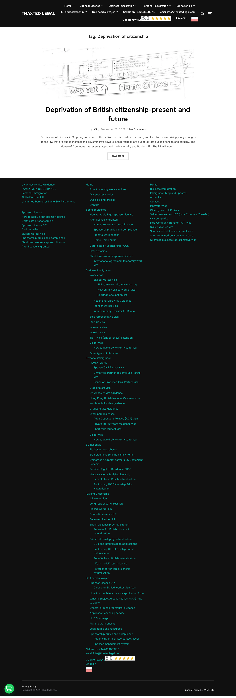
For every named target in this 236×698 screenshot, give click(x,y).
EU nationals (184, 6)
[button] (9, 689)
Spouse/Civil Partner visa (109, 367)
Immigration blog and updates (168, 193)
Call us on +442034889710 (139, 12)
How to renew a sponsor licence (113, 224)
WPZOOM (209, 690)
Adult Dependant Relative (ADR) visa (116, 418)
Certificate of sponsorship (37, 220)
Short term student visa (108, 429)
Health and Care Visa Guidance (112, 300)
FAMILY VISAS (98, 362)
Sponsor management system (111, 643)
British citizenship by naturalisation (110, 539)
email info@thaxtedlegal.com (177, 12)
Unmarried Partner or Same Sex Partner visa (48, 201)
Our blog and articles (102, 199)
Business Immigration (163, 188)
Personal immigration (155, 6)
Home (67, 6)
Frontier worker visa (106, 305)
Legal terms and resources (106, 628)
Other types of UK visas (104, 353)
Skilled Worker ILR (33, 197)
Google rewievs (131, 19)
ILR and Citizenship (72, 12)
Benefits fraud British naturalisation (114, 479)
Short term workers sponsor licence (43, 242)
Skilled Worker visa (33, 233)
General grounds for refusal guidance (112, 607)
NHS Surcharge (99, 618)
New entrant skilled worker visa (116, 289)
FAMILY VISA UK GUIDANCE (39, 188)
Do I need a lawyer (103, 12)
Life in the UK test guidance (110, 563)
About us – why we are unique (108, 189)
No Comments (138, 129)
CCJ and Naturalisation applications (115, 543)
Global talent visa (100, 387)
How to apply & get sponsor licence (43, 216)
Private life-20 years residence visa (115, 423)
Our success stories (101, 194)
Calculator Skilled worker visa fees (115, 587)
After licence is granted (36, 246)
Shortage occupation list (112, 294)
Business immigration (121, 6)
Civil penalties (30, 229)
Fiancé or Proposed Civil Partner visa (116, 382)
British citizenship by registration (109, 524)
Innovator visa (98, 327)
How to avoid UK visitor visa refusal (115, 347)
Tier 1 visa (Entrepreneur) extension (111, 337)
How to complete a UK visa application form (117, 593)
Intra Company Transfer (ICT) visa (114, 311)
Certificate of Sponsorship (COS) (110, 245)
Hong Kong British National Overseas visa (115, 398)
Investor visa (97, 332)
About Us (155, 197)
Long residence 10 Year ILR (106, 503)
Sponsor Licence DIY (34, 225)
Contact (94, 204)
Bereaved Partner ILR (102, 519)
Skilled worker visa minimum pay (117, 284)
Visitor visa (96, 342)
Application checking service (107, 613)
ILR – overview (98, 498)
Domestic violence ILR (103, 514)
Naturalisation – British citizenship (110, 474)
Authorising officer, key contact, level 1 (117, 638)
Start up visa (97, 322)
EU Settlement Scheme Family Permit (112, 454)
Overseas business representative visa (173, 239)
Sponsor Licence (90, 6)
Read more (120, 156)
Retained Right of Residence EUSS (110, 469)
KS (95, 129)
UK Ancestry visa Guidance (38, 184)
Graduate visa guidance (104, 408)
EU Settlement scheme (103, 449)
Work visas (96, 275)
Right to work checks (106, 234)
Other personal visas (102, 413)
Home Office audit (105, 240)
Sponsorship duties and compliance (43, 237)
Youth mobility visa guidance (107, 403)
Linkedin (181, 18)
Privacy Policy (29, 686)
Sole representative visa (104, 316)
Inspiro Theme (192, 690)
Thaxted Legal (38, 13)
